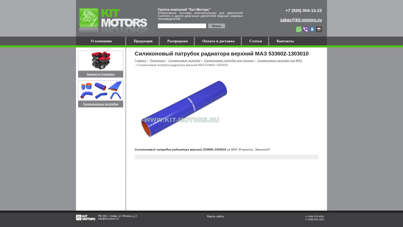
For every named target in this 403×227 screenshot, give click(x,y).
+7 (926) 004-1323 (314, 219)
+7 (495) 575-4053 (314, 216)
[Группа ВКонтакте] (312, 29)
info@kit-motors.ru (108, 218)
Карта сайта (215, 216)
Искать (216, 26)
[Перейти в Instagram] (319, 29)
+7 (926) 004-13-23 (303, 10)
